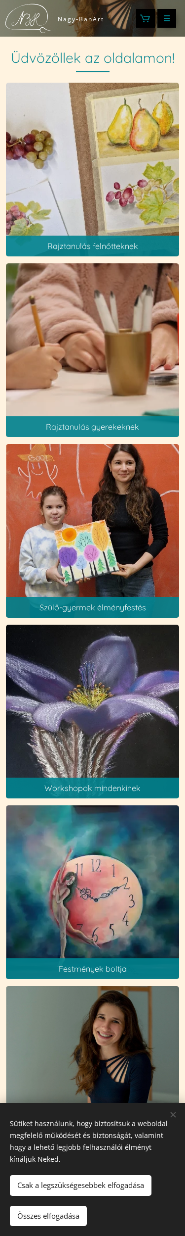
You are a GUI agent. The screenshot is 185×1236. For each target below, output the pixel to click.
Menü (166, 18)
